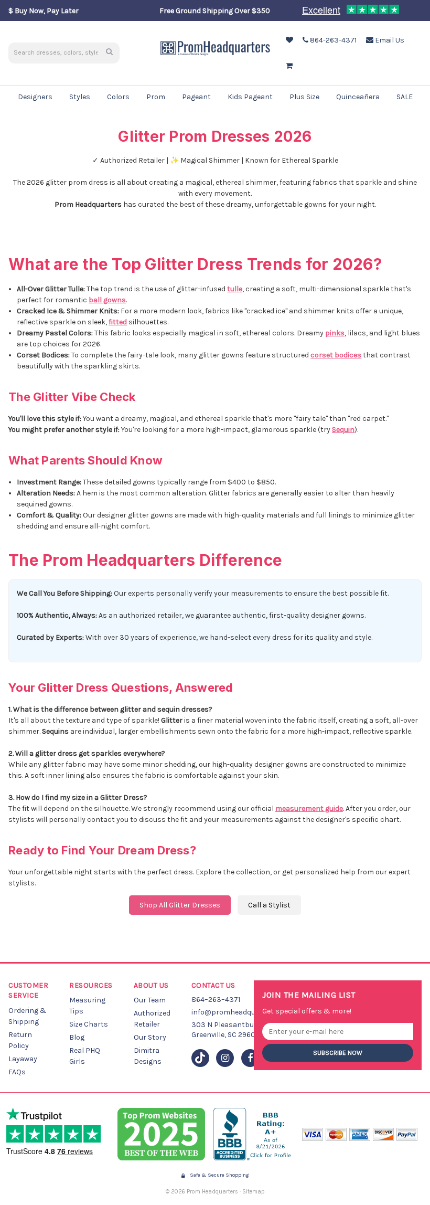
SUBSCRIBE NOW (337, 1052)
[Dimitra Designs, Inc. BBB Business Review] (253, 1134)
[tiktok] (200, 1058)
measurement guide (309, 808)
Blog (76, 1037)
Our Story (150, 1037)
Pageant (196, 96)
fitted (118, 322)
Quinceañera (358, 96)
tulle (234, 288)
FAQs (17, 1071)
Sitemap (253, 1191)
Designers (35, 96)
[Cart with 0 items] (288, 66)
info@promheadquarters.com (242, 1012)
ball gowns (107, 299)
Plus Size (304, 96)
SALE (404, 96)
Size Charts (88, 1024)
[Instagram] (225, 1058)
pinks (335, 333)
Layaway (22, 1058)
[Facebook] (250, 1058)
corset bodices (335, 355)
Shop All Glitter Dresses (179, 905)
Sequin (343, 429)
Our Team (150, 1000)
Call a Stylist (269, 905)
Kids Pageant (250, 96)
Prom (155, 96)
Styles (79, 96)
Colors (118, 96)
